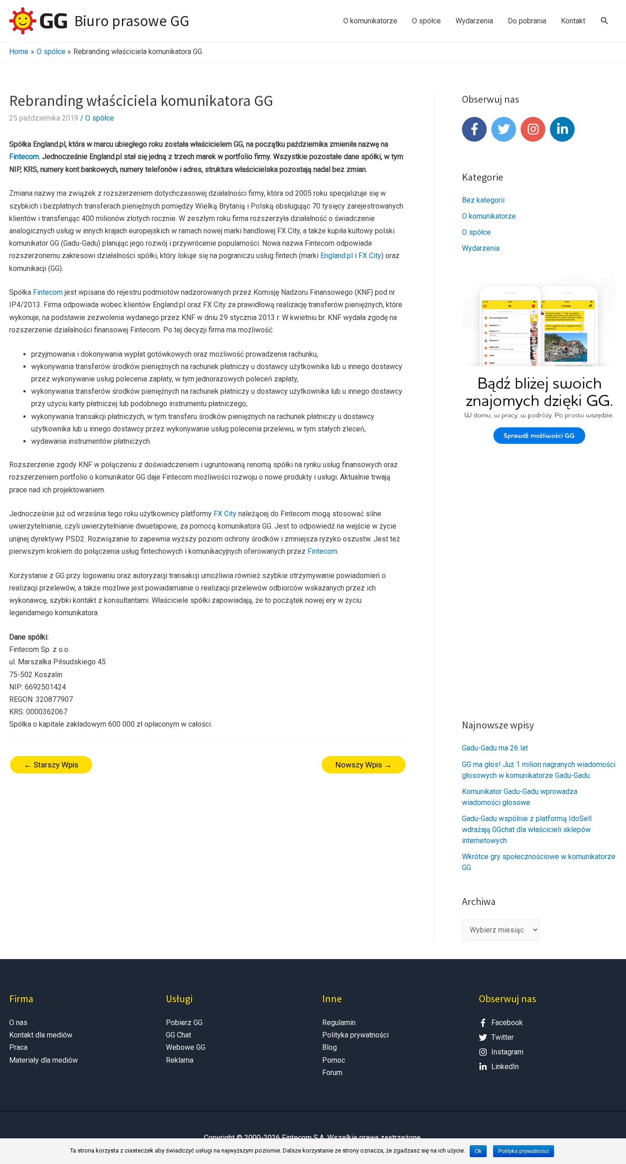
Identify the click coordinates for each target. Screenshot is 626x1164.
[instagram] (534, 129)
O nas (18, 1022)
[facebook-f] (475, 129)
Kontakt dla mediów (40, 1035)
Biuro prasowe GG (131, 20)
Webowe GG (185, 1047)
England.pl (336, 255)
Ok (478, 1151)
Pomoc (333, 1060)
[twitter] (505, 129)
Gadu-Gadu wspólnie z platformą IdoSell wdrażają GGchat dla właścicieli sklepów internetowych (527, 829)
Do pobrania (527, 21)
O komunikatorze (370, 21)
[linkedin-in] (563, 129)
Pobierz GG (184, 1022)
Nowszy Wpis (363, 764)
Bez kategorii (483, 200)
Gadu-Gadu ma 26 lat (495, 748)
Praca (18, 1047)
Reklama (179, 1060)
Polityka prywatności (355, 1035)
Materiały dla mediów (43, 1060)
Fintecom (24, 156)
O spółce (426, 21)
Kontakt (573, 21)
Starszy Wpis (51, 764)
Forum (332, 1072)
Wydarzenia (474, 21)
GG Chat (178, 1035)
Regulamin (339, 1022)
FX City (369, 255)
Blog (329, 1047)
